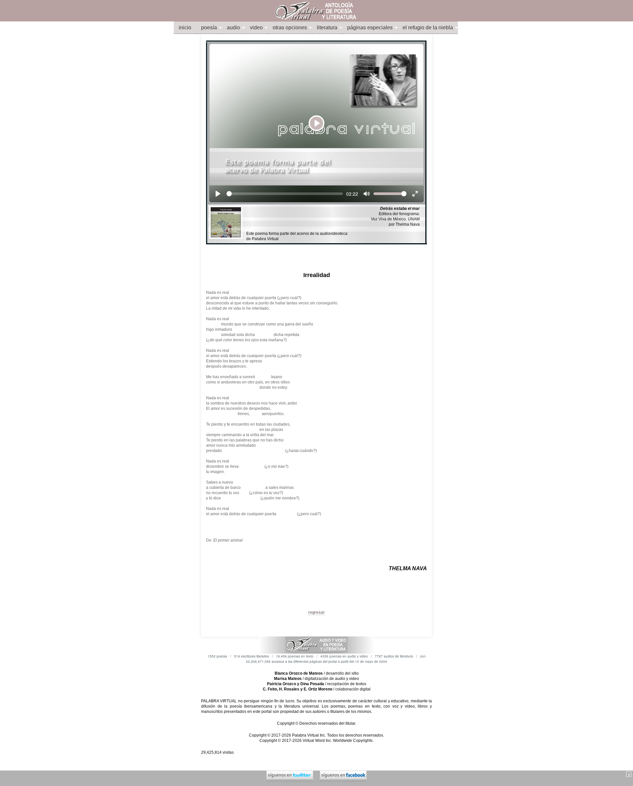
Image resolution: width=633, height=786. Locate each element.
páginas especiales (370, 27)
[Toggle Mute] (366, 193)
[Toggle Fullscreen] (415, 193)
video (256, 27)
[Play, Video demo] (218, 193)
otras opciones (290, 27)
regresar (316, 612)
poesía (209, 27)
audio (233, 27)
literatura (327, 27)
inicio (185, 27)
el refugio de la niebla (428, 27)
